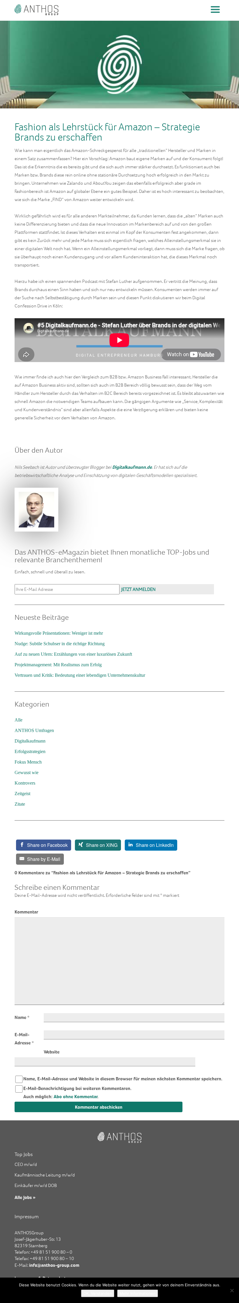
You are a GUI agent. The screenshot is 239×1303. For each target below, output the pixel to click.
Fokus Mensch (28, 761)
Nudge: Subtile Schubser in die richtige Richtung (60, 643)
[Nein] (232, 1290)
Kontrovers (25, 783)
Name (22, 1017)
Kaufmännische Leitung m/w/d (45, 1175)
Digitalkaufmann (30, 740)
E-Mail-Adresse (24, 1039)
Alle (18, 719)
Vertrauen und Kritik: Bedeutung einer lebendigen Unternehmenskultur (80, 675)
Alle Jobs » (25, 1197)
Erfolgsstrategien (30, 751)
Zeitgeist (22, 793)
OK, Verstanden (97, 1293)
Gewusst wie (26, 772)
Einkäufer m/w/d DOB (36, 1185)
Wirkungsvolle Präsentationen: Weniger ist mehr (59, 633)
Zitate (20, 804)
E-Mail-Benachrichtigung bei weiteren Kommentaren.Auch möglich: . (77, 1092)
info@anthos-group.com (54, 1265)
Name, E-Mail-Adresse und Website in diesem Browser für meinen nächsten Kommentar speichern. (122, 1078)
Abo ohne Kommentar (76, 1096)
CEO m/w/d (26, 1164)
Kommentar (26, 912)
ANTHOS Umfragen (34, 730)
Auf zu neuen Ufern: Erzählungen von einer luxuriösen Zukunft (73, 654)
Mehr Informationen (137, 1293)
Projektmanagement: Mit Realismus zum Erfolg (58, 664)
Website (51, 1052)
